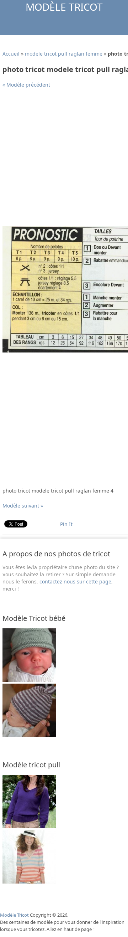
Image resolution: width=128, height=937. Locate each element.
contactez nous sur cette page (75, 581)
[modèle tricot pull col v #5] (29, 881)
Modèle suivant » (22, 505)
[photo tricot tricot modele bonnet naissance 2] (29, 679)
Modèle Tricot (64, 7)
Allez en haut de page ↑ (71, 929)
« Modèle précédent (26, 84)
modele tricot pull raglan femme (63, 53)
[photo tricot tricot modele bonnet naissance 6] (29, 735)
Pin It (66, 524)
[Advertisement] (64, 160)
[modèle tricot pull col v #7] (29, 826)
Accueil (11, 53)
